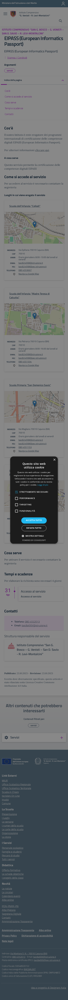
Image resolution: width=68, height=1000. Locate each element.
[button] (34, 535)
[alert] (34, 500)
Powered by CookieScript (34, 540)
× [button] (54, 460)
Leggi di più (42, 485)
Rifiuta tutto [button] (33, 528)
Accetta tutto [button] (34, 520)
